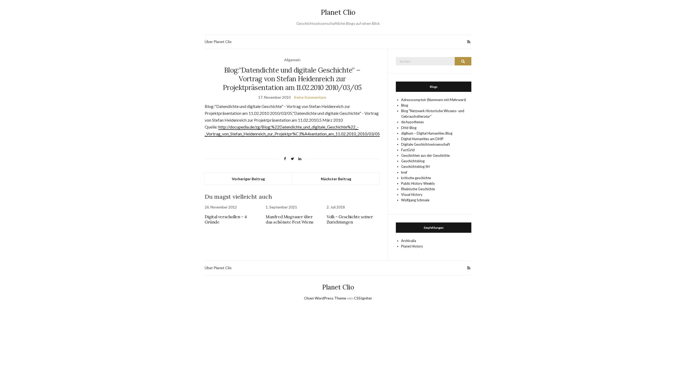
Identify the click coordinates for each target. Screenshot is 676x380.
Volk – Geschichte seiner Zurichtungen (350, 219)
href (404, 172)
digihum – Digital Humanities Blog (426, 133)
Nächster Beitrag (336, 179)
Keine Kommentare (310, 97)
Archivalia (408, 241)
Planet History (412, 246)
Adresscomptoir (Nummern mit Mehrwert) (433, 100)
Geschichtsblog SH (415, 166)
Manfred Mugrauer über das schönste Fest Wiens (289, 219)
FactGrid (408, 150)
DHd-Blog (408, 128)
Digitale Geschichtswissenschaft (425, 144)
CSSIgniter (363, 298)
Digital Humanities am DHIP (422, 139)
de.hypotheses (412, 122)
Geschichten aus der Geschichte (425, 155)
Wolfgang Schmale (415, 200)
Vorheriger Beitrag (248, 179)
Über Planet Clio (218, 41)
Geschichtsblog (413, 161)
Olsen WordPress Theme (325, 298)
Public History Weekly (418, 183)
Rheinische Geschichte (418, 189)
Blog (404, 105)
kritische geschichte (416, 178)
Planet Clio (338, 12)
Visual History (411, 194)
